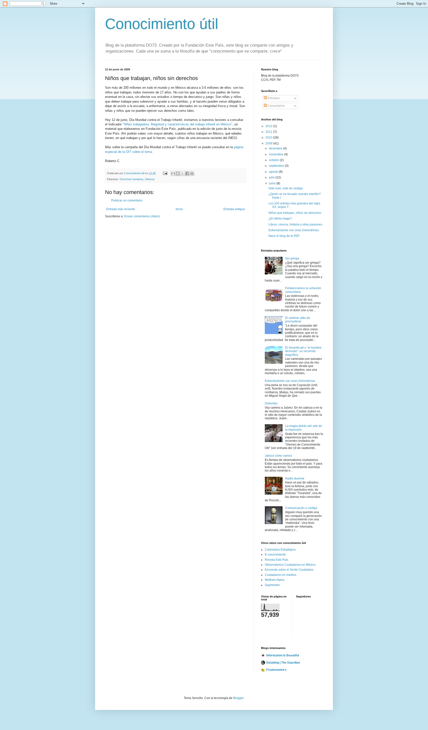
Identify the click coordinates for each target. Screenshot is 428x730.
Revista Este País (276, 560)
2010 (269, 137)
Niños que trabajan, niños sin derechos (294, 213)
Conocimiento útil (161, 24)
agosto (274, 171)
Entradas (273, 98)
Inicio (179, 209)
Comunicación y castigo (301, 508)
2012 (269, 126)
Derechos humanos (131, 179)
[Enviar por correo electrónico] (173, 173)
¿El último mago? (280, 218)
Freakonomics (276, 670)
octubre (274, 160)
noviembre (276, 154)
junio (272, 183)
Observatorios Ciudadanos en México (290, 564)
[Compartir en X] (182, 173)
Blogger (238, 698)
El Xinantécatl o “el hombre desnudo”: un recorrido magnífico (303, 351)
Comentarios (276, 106)
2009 (269, 143)
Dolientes (271, 403)
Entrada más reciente (120, 209)
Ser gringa (292, 258)
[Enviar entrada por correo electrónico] (165, 173)
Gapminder (272, 585)
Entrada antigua (234, 209)
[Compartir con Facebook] (187, 173)
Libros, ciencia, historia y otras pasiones (295, 224)
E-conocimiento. (276, 554)
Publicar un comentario (126, 200)
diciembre (276, 148)
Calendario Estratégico (280, 549)
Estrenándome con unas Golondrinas (293, 230)
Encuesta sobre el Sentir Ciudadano (289, 569)
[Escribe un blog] (177, 173)
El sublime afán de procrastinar (297, 319)
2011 (269, 132)
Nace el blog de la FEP (283, 236)
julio (272, 177)
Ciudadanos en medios (280, 575)
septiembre (277, 166)
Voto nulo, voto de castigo (285, 188)
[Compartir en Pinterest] (191, 173)
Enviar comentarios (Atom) (142, 216)
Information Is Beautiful (282, 655)
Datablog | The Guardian (283, 662)
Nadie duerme (294, 478)
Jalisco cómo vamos (278, 455)
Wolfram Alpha (274, 580)
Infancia (149, 179)
